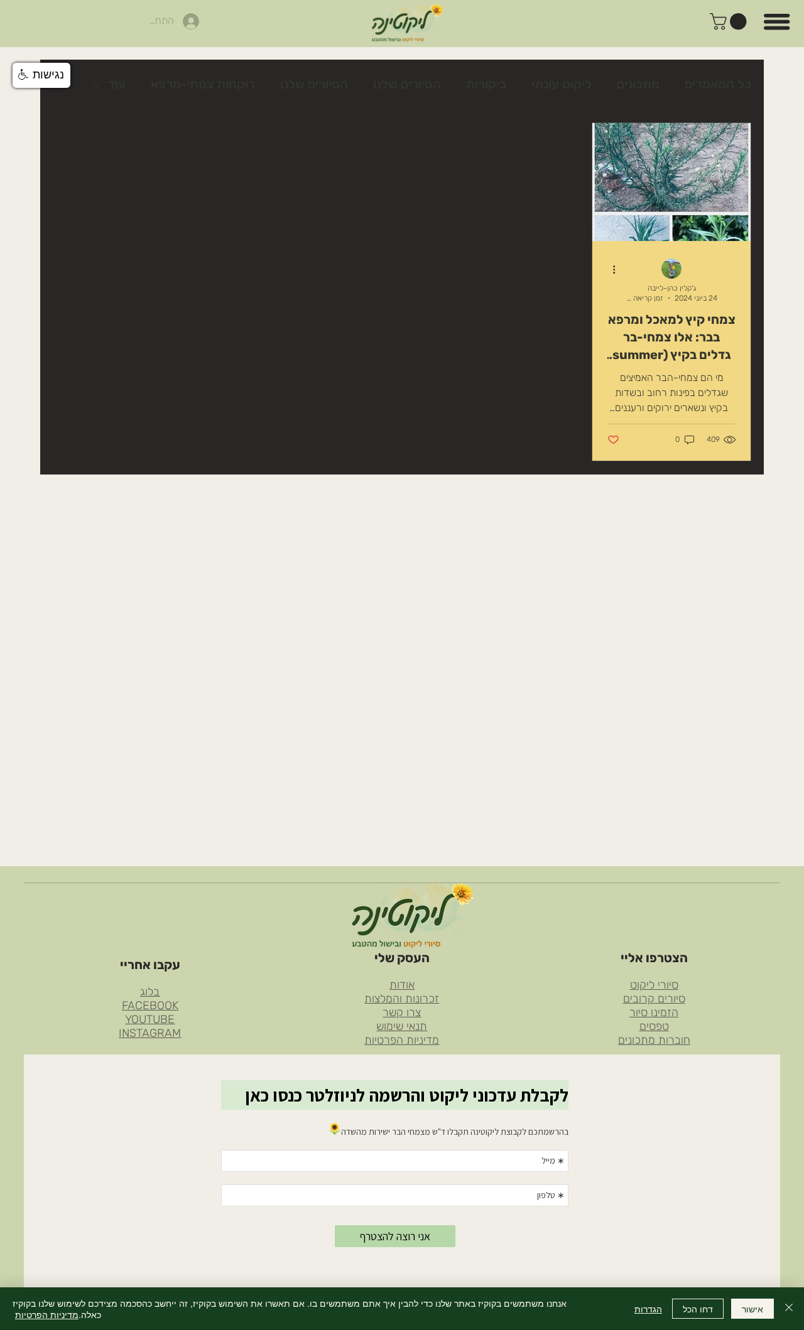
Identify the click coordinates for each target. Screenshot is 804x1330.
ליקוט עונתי (561, 84)
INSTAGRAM (150, 1033)
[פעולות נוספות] (609, 269)
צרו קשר (402, 1012)
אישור (752, 1308)
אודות (402, 985)
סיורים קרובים (654, 999)
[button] (730, 21)
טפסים (654, 1026)
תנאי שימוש (401, 1026)
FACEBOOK (150, 1005)
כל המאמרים (718, 84)
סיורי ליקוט (654, 985)
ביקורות (486, 84)
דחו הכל (698, 1308)
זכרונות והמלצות (401, 999)
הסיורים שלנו (407, 84)
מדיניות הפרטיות (401, 1040)
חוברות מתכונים (654, 1040)
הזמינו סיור (653, 1012)
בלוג (150, 992)
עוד (117, 84)
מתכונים (638, 84)
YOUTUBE (150, 1019)
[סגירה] (788, 1308)
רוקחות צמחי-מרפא (203, 84)
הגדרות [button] (648, 1308)
